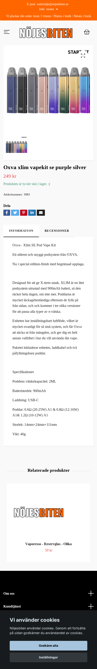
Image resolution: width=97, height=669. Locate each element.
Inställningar (48, 657)
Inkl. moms (47, 9)
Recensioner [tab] (57, 240)
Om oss (8, 603)
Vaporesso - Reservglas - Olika (48, 554)
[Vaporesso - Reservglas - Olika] (48, 523)
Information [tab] (21, 240)
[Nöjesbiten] (58, 34)
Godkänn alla (48, 645)
